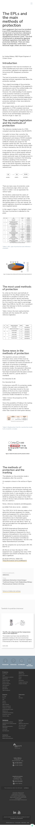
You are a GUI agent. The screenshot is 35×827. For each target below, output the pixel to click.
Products (20, 721)
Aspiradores (4, 686)
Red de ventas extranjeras (7, 738)
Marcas (4, 697)
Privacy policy (17, 821)
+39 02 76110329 (18, 780)
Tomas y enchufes (6, 680)
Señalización (5, 678)
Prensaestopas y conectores (7, 677)
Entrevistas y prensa (6, 714)
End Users (21, 697)
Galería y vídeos (5, 715)
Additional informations (23, 723)
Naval (20, 678)
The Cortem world (22, 725)
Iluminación (4, 673)
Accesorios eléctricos (6, 683)
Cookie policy (23, 821)
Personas (4, 702)
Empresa (4, 694)
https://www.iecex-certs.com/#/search (15, 561)
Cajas (3, 675)
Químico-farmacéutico (23, 675)
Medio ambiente (5, 704)
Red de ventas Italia (6, 736)
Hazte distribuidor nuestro (7, 709)
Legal (28, 821)
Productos (5, 672)
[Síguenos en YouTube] (19, 813)
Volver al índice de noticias (12, 591)
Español (19, 3)
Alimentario (21, 680)
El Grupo (4, 696)
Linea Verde (4, 728)
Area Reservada (5, 730)
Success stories (22, 728)
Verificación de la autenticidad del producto (9, 724)
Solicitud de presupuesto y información (7, 726)
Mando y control (5, 682)
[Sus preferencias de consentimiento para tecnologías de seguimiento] (32, 825)
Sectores (21, 672)
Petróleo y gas (21, 673)
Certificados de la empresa (7, 712)
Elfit (3, 699)
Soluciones (21, 694)
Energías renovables (23, 683)
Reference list (5, 710)
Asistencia (5, 720)
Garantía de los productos (7, 721)
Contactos (5, 734)
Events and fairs (22, 726)
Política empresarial (6, 705)
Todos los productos (6, 690)
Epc (19, 696)
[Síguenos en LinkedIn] (14, 813)
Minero (20, 677)
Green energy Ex (5, 685)
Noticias (21, 720)
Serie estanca (5, 688)
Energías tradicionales (23, 682)
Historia (4, 701)
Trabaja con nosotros (6, 707)
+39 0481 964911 (18, 762)
